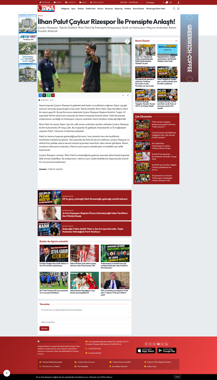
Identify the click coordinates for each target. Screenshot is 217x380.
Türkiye (80, 8)
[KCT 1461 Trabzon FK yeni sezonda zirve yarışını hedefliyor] (54, 280)
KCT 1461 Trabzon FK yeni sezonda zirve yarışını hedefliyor (54, 291)
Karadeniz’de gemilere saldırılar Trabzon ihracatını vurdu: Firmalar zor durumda (144, 82)
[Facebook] (146, 344)
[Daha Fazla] (53, 95)
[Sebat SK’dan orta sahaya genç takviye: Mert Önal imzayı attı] (84, 253)
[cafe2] (189, 48)
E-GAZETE (71, 2)
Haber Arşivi (151, 366)
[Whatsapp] (162, 344)
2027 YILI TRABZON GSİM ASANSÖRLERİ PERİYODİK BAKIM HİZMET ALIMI (144, 60)
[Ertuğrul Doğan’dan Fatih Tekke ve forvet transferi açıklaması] (54, 253)
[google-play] (167, 350)
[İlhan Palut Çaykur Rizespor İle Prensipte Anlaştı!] (85, 64)
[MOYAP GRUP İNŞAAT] (28, 48)
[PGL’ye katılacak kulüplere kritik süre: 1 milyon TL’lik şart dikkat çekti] (115, 280)
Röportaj (119, 8)
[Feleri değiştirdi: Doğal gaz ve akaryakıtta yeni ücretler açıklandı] (167, 72)
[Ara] (174, 8)
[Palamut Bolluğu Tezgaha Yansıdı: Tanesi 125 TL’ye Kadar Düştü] (145, 94)
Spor (73, 8)
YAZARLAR (46, 2)
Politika (127, 8)
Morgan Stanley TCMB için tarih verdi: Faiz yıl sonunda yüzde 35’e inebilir (166, 105)
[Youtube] (158, 344)
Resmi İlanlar (138, 8)
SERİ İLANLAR (98, 2)
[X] (150, 344)
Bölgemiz (65, 8)
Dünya (100, 8)
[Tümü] (176, 41)
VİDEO (58, 2)
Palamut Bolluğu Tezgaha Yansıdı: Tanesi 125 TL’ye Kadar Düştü (145, 104)
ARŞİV (84, 2)
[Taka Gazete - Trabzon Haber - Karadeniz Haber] (46, 8)
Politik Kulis (91, 8)
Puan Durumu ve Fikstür (51, 366)
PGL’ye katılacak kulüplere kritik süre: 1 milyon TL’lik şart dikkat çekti (114, 292)
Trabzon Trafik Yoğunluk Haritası (159, 362)
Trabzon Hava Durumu (86, 362)
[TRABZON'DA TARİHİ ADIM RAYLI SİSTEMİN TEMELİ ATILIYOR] (167, 50)
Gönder (44, 328)
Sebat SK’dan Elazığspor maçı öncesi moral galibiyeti (82, 291)
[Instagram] (154, 344)
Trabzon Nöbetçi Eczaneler (52, 362)
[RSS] (166, 344)
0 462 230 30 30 (94, 348)
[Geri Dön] (6, 373)
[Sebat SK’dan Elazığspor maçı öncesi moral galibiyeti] (84, 280)
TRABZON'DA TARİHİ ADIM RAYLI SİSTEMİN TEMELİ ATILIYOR (166, 59)
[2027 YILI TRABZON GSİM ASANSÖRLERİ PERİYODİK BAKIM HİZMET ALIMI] (145, 50)
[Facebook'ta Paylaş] (40, 95)
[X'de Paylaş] (44, 95)
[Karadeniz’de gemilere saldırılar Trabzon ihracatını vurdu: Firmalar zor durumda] (145, 72)
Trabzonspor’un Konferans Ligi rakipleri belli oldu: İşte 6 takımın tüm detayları (114, 265)
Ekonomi (109, 8)
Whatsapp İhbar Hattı (155, 8)
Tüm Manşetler (82, 366)
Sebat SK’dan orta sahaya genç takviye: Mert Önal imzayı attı (83, 264)
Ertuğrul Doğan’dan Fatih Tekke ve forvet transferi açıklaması (54, 264)
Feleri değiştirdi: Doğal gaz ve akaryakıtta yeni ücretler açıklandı (167, 81)
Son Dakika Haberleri (119, 366)
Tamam (177, 377)
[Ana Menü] (178, 8)
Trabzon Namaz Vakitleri (122, 362)
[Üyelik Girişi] (177, 2)
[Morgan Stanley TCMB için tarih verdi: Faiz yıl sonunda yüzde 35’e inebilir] (167, 94)
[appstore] (146, 350)
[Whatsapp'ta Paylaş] (49, 95)
